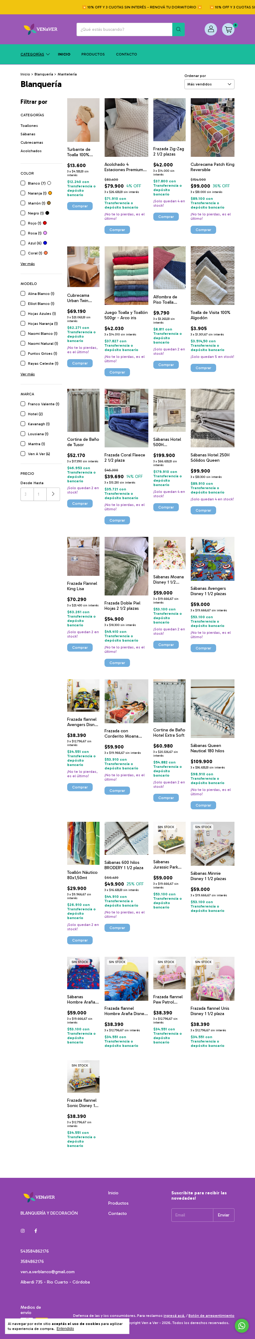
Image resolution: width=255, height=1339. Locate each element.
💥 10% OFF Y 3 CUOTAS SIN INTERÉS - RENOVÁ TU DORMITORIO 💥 (129, 7)
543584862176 (35, 1251)
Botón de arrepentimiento (211, 1315)
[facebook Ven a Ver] (36, 1231)
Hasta (39, 483)
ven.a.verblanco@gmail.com (48, 1271)
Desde (26, 483)
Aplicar (53, 494)
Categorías (32, 54)
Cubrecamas (32, 142)
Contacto (126, 54)
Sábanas (28, 134)
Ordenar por (195, 76)
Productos (93, 54)
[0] (228, 29)
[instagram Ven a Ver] (23, 1231)
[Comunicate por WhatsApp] (242, 1326)
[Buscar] (178, 29)
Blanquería (44, 74)
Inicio (64, 54)
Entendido (65, 1329)
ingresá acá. (174, 1315)
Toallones (29, 125)
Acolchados (31, 151)
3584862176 (32, 1261)
